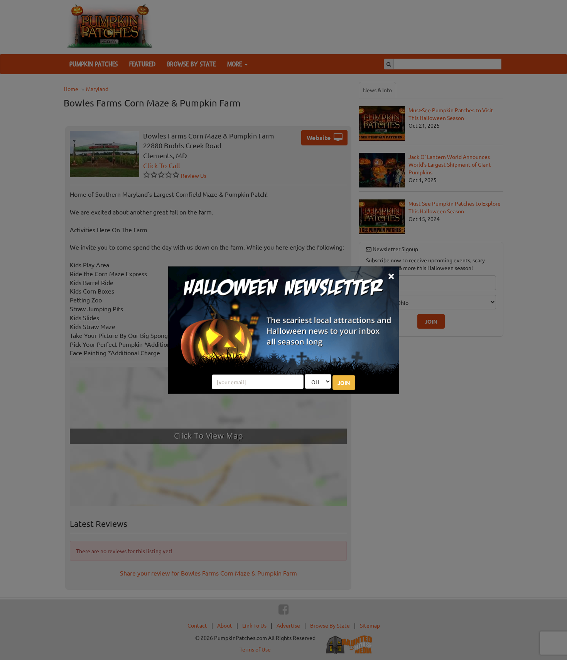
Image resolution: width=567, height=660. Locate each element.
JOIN (344, 382)
